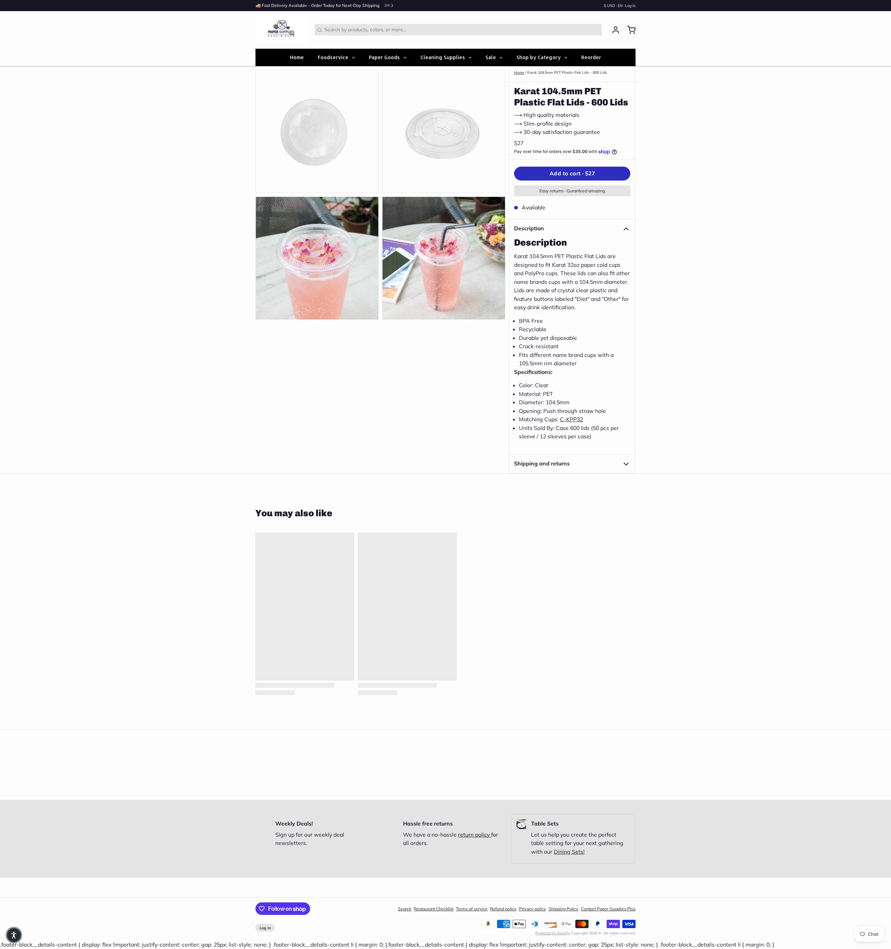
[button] (572, 174)
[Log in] (613, 30)
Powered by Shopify (552, 933)
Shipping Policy (563, 908)
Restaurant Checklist (434, 908)
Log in (630, 5)
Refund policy (503, 908)
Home (519, 72)
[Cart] (629, 30)
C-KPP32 (571, 419)
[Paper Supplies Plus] (281, 30)
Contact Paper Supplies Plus (608, 908)
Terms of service (472, 908)
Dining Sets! (569, 851)
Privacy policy (532, 908)
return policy (474, 834)
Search (404, 908)
